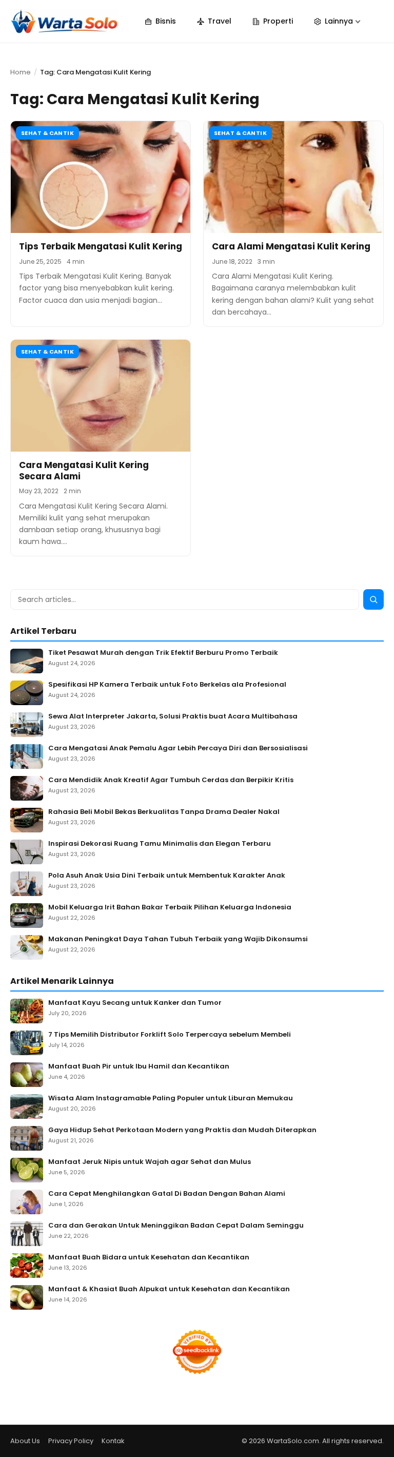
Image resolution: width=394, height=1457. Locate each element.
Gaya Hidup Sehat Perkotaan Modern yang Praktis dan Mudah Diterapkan (182, 1130)
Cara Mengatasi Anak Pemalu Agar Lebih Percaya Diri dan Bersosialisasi (178, 748)
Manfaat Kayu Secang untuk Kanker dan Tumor (135, 1003)
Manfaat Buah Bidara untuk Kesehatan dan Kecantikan (148, 1257)
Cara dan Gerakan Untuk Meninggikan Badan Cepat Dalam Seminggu (176, 1225)
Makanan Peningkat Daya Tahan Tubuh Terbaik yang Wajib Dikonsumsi (178, 939)
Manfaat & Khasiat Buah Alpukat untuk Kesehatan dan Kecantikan (169, 1289)
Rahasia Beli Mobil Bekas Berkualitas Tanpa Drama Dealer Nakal (164, 812)
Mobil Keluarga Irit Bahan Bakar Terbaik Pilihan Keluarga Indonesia (169, 907)
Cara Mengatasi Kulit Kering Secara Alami (84, 470)
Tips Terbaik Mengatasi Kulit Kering (100, 246)
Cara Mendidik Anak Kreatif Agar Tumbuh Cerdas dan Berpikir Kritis (170, 780)
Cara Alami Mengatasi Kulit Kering (291, 246)
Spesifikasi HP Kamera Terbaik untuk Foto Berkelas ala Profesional (167, 685)
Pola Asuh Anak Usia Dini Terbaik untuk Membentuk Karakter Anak (166, 875)
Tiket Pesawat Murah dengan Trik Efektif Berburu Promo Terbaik (163, 653)
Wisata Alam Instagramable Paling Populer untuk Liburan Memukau (170, 1098)
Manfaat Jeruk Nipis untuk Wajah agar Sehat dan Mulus (149, 1162)
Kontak (113, 1441)
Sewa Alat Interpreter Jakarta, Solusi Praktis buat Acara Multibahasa (173, 716)
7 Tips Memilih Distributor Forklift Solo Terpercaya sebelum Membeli (169, 1035)
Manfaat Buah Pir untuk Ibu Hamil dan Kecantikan (138, 1066)
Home (20, 72)
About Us (25, 1441)
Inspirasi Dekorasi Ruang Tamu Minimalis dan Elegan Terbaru (159, 844)
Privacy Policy (70, 1441)
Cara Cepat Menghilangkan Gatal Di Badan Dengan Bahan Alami (166, 1194)
